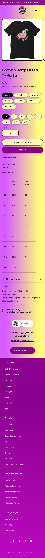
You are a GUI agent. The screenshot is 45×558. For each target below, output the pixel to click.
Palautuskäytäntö (12, 492)
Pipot (7, 408)
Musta (7, 95)
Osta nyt (22, 150)
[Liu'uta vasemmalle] (17, 64)
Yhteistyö (9, 525)
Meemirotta (16, 553)
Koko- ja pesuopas (13, 436)
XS (6, 116)
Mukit (7, 397)
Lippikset (9, 403)
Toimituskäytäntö (12, 497)
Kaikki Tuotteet (11, 369)
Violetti (35, 95)
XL (38, 116)
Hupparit (8, 386)
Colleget (8, 392)
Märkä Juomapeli (12, 375)
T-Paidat (8, 380)
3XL (16, 122)
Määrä (4, 128)
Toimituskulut (19, 86)
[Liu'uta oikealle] (27, 64)
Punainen (21, 95)
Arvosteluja (10, 442)
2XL (6, 122)
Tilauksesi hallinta (13, 503)
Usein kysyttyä (11, 430)
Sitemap (8, 458)
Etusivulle (9, 425)
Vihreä (7, 101)
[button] (3, 10)
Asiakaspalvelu (11, 519)
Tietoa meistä (10, 530)
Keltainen (33, 101)
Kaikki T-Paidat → (22, 350)
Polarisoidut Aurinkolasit (15, 464)
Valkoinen (9, 106)
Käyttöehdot (10, 480)
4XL (26, 122)
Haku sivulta (10, 447)
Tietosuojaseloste (12, 486)
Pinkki (19, 101)
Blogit (7, 453)
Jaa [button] (6, 286)
